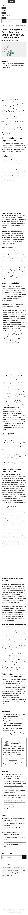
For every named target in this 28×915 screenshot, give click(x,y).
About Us (19, 909)
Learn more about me (14, 764)
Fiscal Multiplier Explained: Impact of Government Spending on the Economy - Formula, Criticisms (14, 802)
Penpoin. (5, 2)
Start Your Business (7, 875)
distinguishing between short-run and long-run (14, 110)
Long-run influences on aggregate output (13, 65)
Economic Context (6, 867)
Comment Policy (16, 912)
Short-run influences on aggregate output (13, 63)
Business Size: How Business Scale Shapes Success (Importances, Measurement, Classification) (13, 776)
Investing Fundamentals (19, 870)
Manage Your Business (18, 873)
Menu (11, 1)
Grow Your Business (7, 870)
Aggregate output (6, 100)
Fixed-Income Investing (18, 867)
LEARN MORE (6, 67)
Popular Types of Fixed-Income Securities (15, 842)
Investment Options (7, 873)
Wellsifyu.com (13, 760)
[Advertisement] (14, 84)
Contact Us (13, 909)
